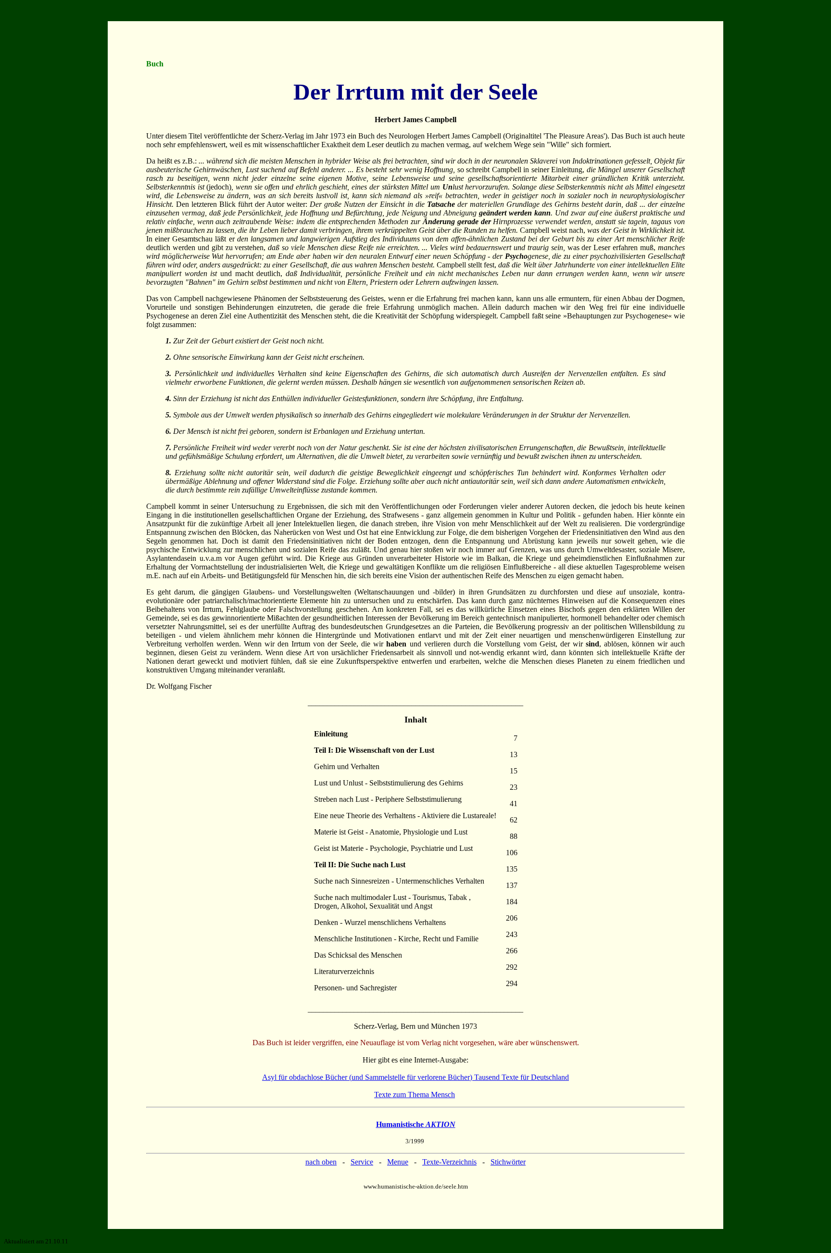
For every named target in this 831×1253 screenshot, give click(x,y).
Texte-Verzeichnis (449, 1162)
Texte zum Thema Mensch (414, 1094)
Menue (397, 1162)
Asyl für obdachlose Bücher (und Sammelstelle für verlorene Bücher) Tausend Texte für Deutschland (415, 1077)
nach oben (321, 1162)
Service (362, 1162)
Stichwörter (508, 1162)
